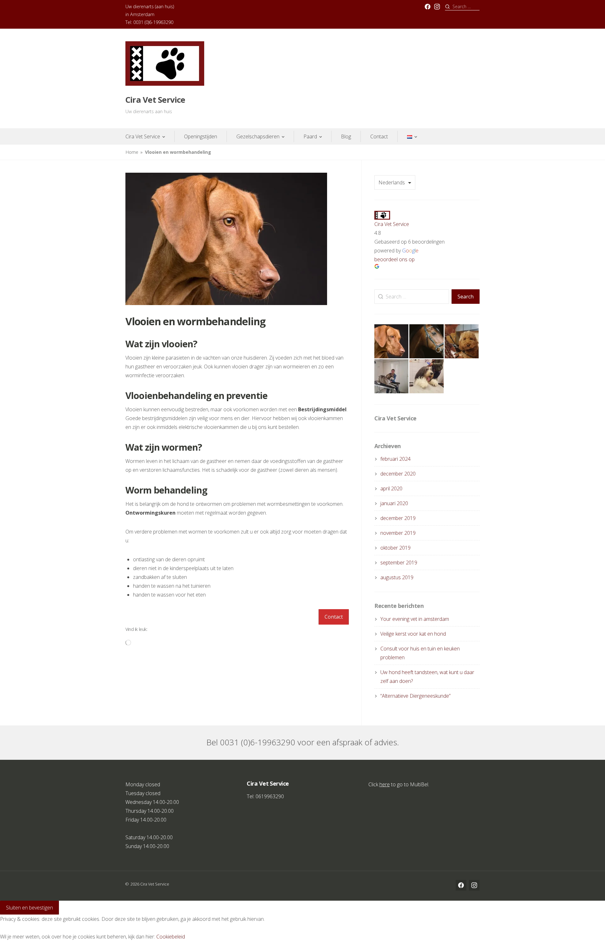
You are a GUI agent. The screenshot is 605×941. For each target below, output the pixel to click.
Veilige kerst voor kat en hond (413, 633)
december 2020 (398, 473)
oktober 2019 (395, 547)
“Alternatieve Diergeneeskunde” (415, 695)
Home (131, 152)
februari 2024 (395, 458)
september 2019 (398, 562)
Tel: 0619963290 (265, 796)
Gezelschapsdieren (257, 136)
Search (466, 296)
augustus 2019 (396, 577)
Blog (346, 136)
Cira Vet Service (155, 99)
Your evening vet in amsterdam (414, 618)
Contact (379, 136)
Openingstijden (200, 136)
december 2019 (398, 518)
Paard (310, 136)
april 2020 (391, 488)
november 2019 (398, 532)
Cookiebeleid (170, 936)
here (384, 784)
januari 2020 (394, 503)
